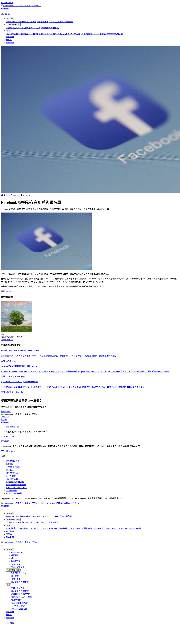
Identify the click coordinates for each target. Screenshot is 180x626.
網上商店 (32, 22)
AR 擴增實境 (86, 34)
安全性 (12, 195)
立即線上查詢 (7, 3)
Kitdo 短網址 (101, 528)
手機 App (5, 195)
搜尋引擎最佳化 (66, 22)
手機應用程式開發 (13, 25)
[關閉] (2, 11)
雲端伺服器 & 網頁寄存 (49, 34)
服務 (8, 31)
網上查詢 (10, 436)
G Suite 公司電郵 (99, 34)
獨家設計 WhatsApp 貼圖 (69, 34)
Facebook (9, 291)
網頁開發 (10, 19)
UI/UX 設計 (54, 22)
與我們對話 (6, 412)
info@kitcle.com (12, 427)
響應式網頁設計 (13, 22)
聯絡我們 (5, 8)
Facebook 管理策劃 (115, 34)
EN (2, 14)
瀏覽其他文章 (7, 340)
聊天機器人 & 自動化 (50, 28)
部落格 (9, 40)
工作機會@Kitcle (8, 451)
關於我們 (10, 37)
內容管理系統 (42, 22)
